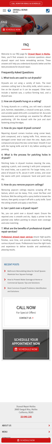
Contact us (25, 317)
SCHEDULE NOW (27, 349)
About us (6, 425)
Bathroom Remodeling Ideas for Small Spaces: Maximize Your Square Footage (26, 272)
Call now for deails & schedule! (26, 3)
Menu (4, 431)
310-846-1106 (26, 416)
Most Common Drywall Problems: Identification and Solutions (27, 290)
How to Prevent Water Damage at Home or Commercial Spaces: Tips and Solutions (24, 281)
